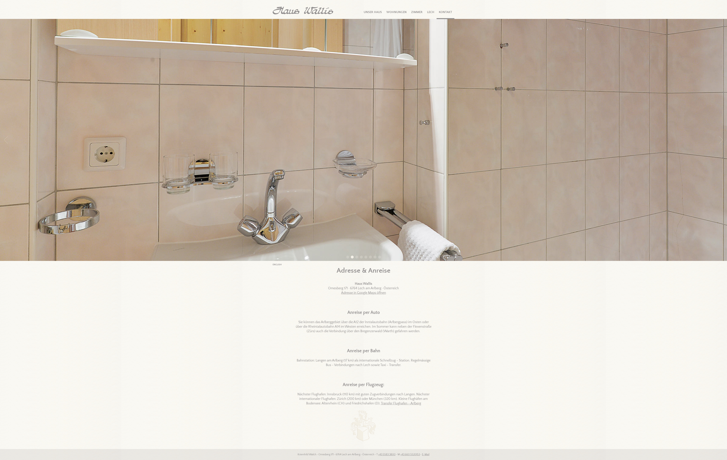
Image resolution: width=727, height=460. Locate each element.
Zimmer (417, 12)
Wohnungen (396, 12)
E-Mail (425, 454)
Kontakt (445, 12)
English (277, 264)
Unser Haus (373, 12)
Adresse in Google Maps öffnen (363, 293)
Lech (430, 12)
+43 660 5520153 (410, 454)
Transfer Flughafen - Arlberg (401, 403)
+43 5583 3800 (386, 454)
